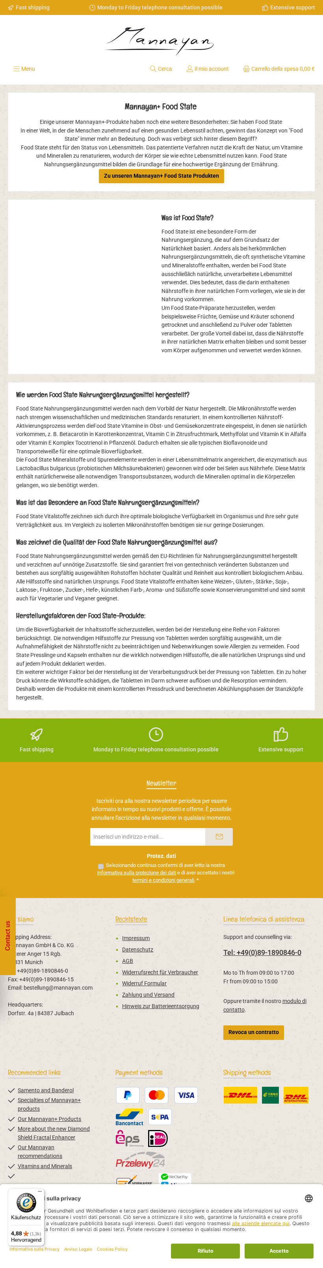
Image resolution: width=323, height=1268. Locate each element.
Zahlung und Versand (148, 995)
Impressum (136, 938)
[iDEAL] (158, 1138)
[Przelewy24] (140, 1160)
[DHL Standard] (240, 1095)
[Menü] (40, 1193)
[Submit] (219, 837)
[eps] (129, 1138)
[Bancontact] (129, 1117)
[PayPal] (127, 1095)
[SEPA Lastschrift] (160, 1117)
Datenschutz (137, 949)
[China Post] (270, 1095)
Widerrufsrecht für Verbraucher (160, 972)
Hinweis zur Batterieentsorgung (160, 1006)
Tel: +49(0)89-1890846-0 (262, 952)
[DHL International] (296, 1095)
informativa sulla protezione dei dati (136, 873)
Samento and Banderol (46, 1090)
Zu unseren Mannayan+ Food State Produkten (161, 176)
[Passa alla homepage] (161, 39)
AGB (127, 961)
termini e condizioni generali (163, 880)
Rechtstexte (131, 919)
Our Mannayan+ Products (49, 1119)
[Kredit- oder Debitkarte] (171, 1095)
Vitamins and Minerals (45, 1166)
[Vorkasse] (134, 1182)
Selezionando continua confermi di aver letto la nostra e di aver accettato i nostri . (165, 872)
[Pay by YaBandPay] (174, 1182)
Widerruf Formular (144, 983)
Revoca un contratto (253, 1032)
